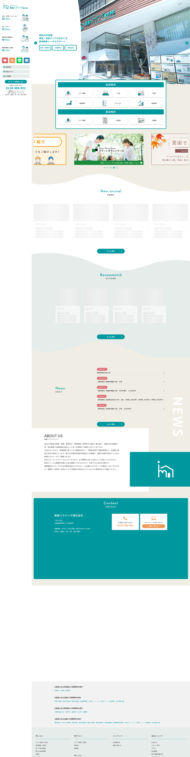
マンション (117, 103)
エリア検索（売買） (42, 742)
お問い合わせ (153, 526)
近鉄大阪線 (57, 701)
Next (187, 42)
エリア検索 (81, 93)
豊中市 (68, 712)
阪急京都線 (82, 722)
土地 (118, 93)
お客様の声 (116, 742)
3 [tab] (111, 168)
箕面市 (68, 690)
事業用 (154, 120)
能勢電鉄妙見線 (118, 722)
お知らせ (154, 742)
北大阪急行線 (120, 701)
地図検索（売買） (41, 745)
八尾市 (62, 690)
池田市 (56, 690)
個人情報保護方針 (157, 754)
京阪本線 (74, 722)
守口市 (79, 712)
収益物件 (154, 103)
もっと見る (111, 251)
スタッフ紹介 (155, 745)
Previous (35, 42)
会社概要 (8, 76)
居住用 (118, 120)
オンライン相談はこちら (15, 82)
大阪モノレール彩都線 (107, 701)
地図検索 (82, 103)
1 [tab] (105, 168)
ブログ (153, 748)
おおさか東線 (66, 722)
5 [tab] (117, 168)
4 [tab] (114, 168)
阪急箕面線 (83, 701)
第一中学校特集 (41, 748)
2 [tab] (108, 168)
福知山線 (57, 722)
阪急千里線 (66, 701)
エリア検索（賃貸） (80, 742)
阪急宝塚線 (75, 701)
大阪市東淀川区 (59, 712)
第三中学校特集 (41, 751)
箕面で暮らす (117, 745)
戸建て (154, 93)
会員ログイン (9, 72)
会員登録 (8, 67)
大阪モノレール (94, 701)
